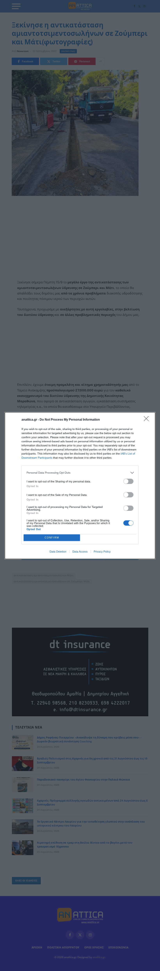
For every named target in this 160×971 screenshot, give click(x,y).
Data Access (80, 551)
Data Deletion (58, 551)
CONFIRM (52, 537)
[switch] (128, 481)
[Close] (147, 420)
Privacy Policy (102, 551)
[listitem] (80, 473)
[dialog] (80, 485)
